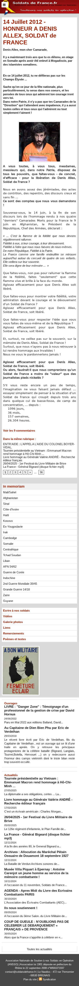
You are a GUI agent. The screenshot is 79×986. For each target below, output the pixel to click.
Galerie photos (13, 622)
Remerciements (13, 633)
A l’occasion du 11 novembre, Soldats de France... (35, 885)
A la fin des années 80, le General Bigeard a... (32, 846)
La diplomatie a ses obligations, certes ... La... (32, 794)
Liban (6, 560)
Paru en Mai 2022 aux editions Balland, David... (33, 722)
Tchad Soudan (12, 555)
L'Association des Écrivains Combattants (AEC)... (35, 902)
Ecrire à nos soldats (16, 610)
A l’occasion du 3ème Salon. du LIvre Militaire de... (35, 916)
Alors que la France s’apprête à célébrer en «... (33, 937)
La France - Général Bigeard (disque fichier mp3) (33, 466)
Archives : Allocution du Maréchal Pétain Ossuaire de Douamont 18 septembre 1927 (36, 854)
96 (41, 472)
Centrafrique (10, 549)
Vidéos (7, 616)
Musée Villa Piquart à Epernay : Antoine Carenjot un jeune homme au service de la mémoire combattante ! (36, 873)
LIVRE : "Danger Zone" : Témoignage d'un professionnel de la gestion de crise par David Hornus (39, 710)
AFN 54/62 (9, 566)
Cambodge (10, 538)
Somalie (8, 543)
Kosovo (8, 520)
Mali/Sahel (9, 492)
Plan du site (30, 979)
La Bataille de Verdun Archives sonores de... (31, 863)
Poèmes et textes (14, 639)
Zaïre (6, 595)
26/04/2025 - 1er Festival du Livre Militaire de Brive (34, 463)
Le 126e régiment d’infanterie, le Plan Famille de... (35, 829)
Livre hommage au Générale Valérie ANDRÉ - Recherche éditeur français (38, 801)
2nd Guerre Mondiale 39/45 (20, 583)
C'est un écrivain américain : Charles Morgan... (33, 811)
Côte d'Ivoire (11, 509)
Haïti (6, 515)
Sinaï (6, 503)
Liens (6, 627)
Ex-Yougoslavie (13, 526)
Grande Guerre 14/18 (16, 589)
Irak (5, 532)
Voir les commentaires (19, 430)
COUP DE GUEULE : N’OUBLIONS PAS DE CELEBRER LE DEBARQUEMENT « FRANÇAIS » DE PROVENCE (36, 925)
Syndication (49, 979)
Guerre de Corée (13, 572)
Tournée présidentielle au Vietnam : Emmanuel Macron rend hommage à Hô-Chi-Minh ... (37, 452)
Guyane (8, 600)
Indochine (9, 578)
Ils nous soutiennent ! (20, 908)
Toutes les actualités (39, 949)
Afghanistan (10, 498)
